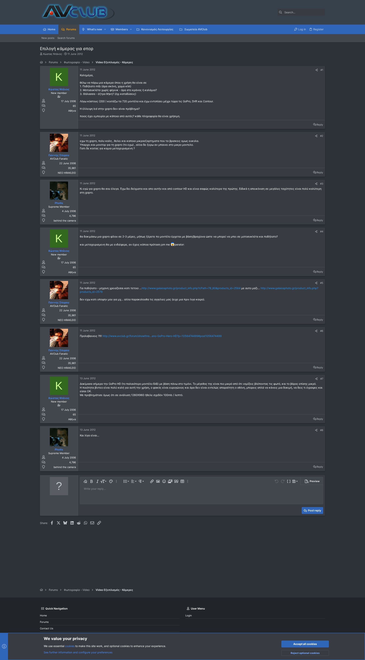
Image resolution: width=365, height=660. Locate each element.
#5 (321, 282)
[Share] (316, 70)
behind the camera (65, 220)
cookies (70, 646)
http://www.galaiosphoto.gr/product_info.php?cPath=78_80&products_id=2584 (191, 288)
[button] (105, 29)
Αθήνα (72, 110)
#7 (321, 378)
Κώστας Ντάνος (52, 53)
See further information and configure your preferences (78, 652)
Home (43, 615)
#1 (322, 69)
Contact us (46, 628)
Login (188, 615)
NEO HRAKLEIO (67, 172)
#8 (321, 430)
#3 (321, 183)
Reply (320, 124)
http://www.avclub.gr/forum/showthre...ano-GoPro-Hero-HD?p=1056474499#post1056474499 (162, 336)
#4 (321, 231)
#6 (321, 330)
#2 (321, 135)
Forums (44, 621)
